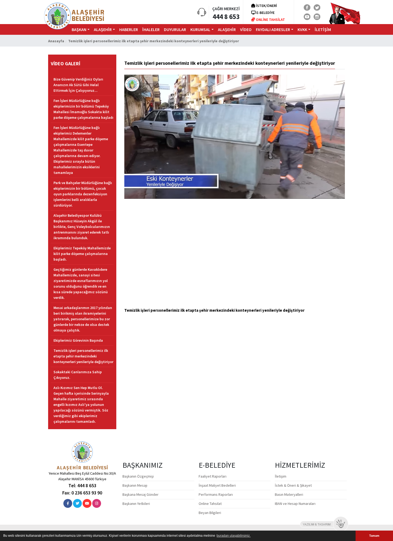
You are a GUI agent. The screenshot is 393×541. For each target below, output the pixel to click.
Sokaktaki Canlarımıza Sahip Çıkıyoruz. (77, 374)
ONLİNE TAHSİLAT (270, 19)
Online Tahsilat (210, 503)
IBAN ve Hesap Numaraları (295, 503)
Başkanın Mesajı (134, 485)
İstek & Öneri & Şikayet (293, 485)
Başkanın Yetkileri (136, 503)
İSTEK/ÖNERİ (266, 5)
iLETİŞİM (323, 29)
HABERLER (128, 29)
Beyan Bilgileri (210, 512)
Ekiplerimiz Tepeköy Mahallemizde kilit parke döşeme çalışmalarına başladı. (82, 254)
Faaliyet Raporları (212, 476)
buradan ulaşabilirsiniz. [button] (234, 536)
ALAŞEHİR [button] (103, 29)
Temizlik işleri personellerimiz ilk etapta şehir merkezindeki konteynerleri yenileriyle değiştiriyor (83, 356)
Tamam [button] (374, 535)
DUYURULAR (175, 29)
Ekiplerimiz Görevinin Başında (78, 340)
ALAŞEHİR (227, 29)
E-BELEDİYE (265, 12)
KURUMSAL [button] (200, 29)
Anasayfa (56, 41)
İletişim (280, 476)
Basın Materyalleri (289, 494)
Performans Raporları (216, 494)
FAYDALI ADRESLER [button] (273, 29)
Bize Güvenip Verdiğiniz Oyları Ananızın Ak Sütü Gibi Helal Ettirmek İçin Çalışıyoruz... (78, 85)
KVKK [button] (302, 29)
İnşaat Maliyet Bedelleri (217, 485)
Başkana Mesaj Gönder (140, 494)
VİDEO (246, 29)
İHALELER (151, 29)
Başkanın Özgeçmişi (138, 476)
